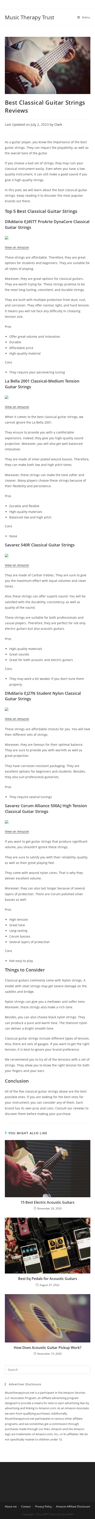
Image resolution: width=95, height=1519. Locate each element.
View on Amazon (17, 247)
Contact (26, 1506)
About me (11, 1506)
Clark (58, 124)
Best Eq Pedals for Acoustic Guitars (47, 1278)
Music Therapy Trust (29, 17)
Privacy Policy (43, 1506)
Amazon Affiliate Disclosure (73, 1506)
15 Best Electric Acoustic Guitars (47, 1202)
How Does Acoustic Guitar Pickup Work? (47, 1347)
